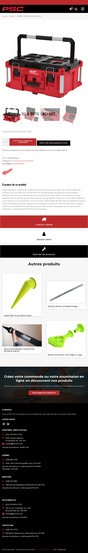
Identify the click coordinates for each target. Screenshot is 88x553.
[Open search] (76, 9)
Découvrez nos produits (44, 393)
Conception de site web (45, 550)
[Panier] (71, 9)
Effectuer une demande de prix (53, 143)
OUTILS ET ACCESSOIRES (22, 161)
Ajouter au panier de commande (22, 141)
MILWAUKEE (18, 164)
